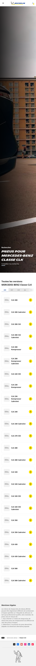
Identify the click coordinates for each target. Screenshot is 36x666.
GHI (18, 290)
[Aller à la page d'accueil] (18, 3)
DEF (12, 290)
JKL (25, 290)
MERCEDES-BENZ (12, 638)
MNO (32, 290)
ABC (5, 290)
